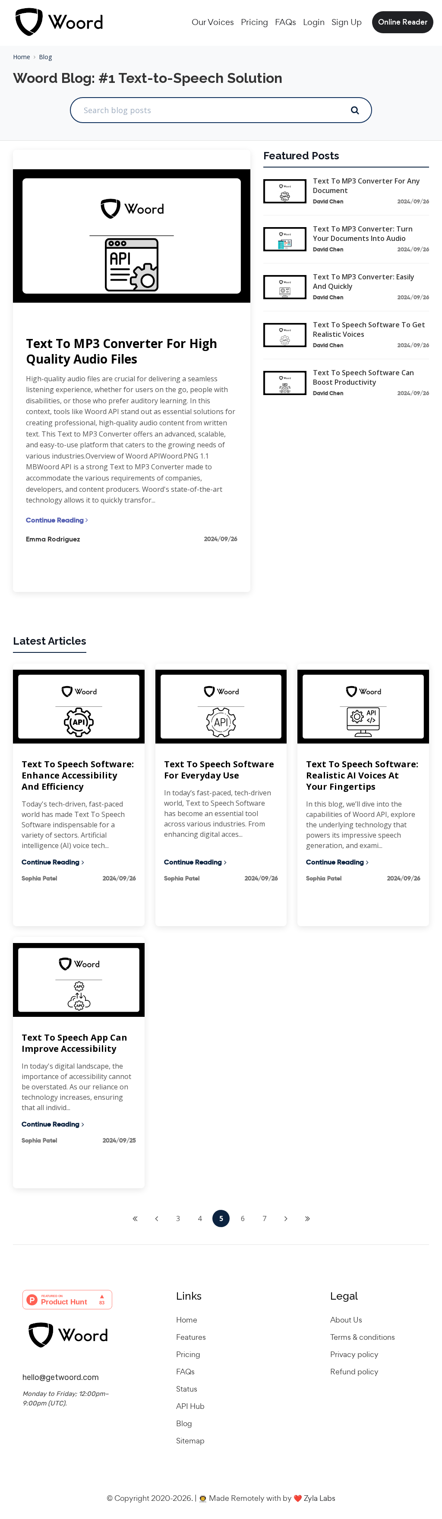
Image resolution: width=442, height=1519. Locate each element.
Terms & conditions (362, 1337)
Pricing (254, 22)
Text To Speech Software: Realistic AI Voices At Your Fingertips (362, 775)
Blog (45, 57)
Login (314, 22)
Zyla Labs (319, 1498)
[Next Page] (285, 1218)
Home (21, 57)
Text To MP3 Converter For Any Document (366, 185)
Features (191, 1337)
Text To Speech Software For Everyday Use (219, 770)
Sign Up (347, 22)
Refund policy (354, 1372)
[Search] (354, 110)
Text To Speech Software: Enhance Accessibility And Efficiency (78, 775)
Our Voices (213, 22)
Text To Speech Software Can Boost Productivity (363, 377)
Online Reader (402, 22)
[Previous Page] (156, 1218)
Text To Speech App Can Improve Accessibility (74, 1043)
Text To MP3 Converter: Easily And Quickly (363, 281)
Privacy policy (354, 1354)
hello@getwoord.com (60, 1377)
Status (186, 1389)
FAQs (285, 22)
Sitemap (190, 1441)
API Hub (190, 1406)
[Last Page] (307, 1218)
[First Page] (134, 1218)
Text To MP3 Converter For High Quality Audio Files (121, 351)
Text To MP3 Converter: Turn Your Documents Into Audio (363, 233)
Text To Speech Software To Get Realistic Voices (369, 329)
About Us (346, 1320)
